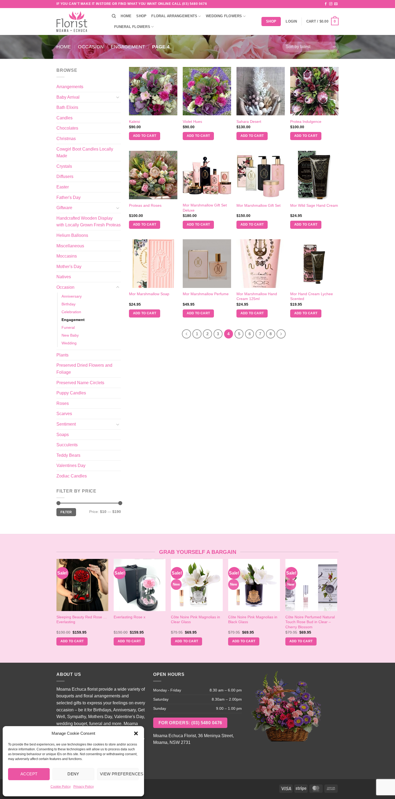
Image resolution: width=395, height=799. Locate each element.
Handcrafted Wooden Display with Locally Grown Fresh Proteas (88, 221)
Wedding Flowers (224, 16)
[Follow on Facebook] (325, 4)
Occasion (91, 46)
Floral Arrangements (174, 16)
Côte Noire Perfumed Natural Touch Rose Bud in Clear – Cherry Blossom (310, 622)
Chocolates (67, 128)
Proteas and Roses (145, 205)
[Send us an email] (335, 4)
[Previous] (186, 333)
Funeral (68, 327)
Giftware (64, 207)
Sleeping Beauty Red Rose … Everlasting (81, 619)
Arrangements (69, 86)
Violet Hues (192, 121)
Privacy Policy (83, 787)
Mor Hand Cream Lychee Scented (311, 296)
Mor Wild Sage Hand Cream (314, 205)
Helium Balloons (72, 235)
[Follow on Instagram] (330, 4)
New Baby (70, 335)
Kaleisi (134, 121)
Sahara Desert (248, 121)
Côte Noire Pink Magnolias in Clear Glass (195, 619)
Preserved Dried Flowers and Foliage (84, 368)
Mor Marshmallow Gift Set (258, 205)
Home (126, 16)
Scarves (64, 413)
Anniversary (72, 296)
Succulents (67, 445)
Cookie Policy (61, 787)
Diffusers (64, 176)
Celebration (71, 312)
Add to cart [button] (144, 135)
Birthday (69, 304)
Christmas (66, 138)
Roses (62, 403)
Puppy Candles (71, 393)
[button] (136, 733)
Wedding (69, 343)
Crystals (64, 166)
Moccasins (66, 256)
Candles (64, 118)
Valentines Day (70, 465)
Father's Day (68, 197)
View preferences (119, 774)
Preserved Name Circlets (80, 382)
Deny (73, 774)
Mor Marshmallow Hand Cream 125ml (256, 296)
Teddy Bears (68, 455)
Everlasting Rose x (129, 617)
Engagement (128, 46)
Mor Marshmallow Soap (149, 294)
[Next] (281, 333)
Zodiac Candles (71, 476)
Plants (62, 355)
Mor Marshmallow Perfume (206, 294)
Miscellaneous (70, 246)
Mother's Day (68, 266)
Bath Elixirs (67, 107)
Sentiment (66, 424)
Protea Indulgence (305, 121)
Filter (66, 512)
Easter (62, 187)
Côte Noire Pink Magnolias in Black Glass (252, 619)
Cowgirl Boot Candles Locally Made (84, 152)
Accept (29, 774)
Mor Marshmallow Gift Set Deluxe (205, 207)
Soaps (62, 434)
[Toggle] (117, 97)
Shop (141, 16)
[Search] (114, 16)
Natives (63, 276)
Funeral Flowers (132, 27)
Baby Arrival (68, 97)
